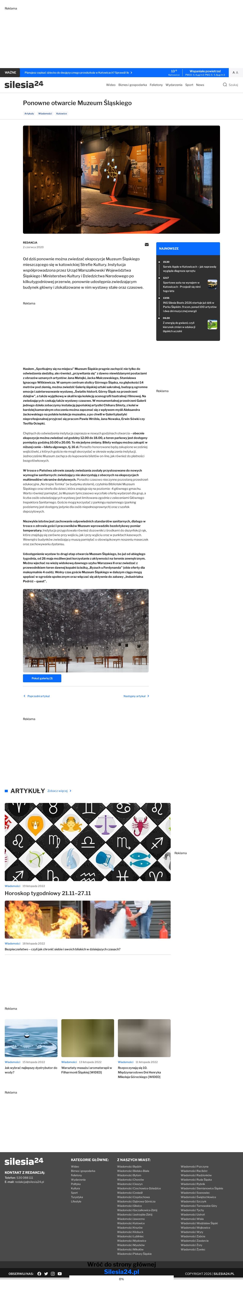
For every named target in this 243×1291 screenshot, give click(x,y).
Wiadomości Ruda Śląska (196, 1284)
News (200, 85)
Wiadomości (12, 990)
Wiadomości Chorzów (130, 1284)
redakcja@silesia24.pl (29, 1286)
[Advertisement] (119, 36)
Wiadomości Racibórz (194, 1275)
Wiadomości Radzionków (196, 1279)
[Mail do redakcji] (147, 245)
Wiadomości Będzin (129, 1271)
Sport (189, 85)
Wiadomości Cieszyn (130, 1288)
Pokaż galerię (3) (42, 678)
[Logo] (24, 87)
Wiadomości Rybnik (193, 1288)
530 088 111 (25, 1282)
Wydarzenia (174, 85)
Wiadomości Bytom (129, 1279)
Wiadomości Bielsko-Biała (133, 1275)
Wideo (111, 85)
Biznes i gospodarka (132, 85)
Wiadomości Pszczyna (194, 1271)
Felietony (156, 85)
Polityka (76, 1288)
